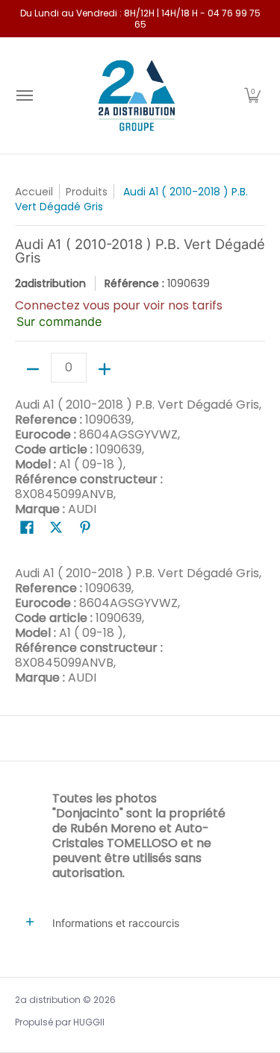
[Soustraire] (33, 369)
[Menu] (24, 95)
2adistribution (50, 283)
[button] (252, 95)
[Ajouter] (104, 369)
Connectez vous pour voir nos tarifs (119, 305)
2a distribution (48, 999)
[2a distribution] (136, 95)
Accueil (34, 191)
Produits (87, 191)
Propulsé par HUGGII (60, 1022)
